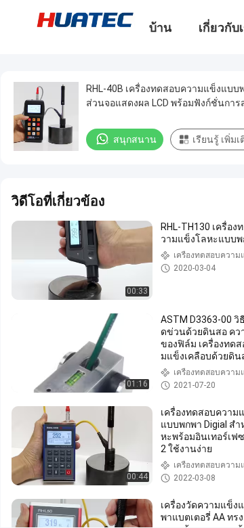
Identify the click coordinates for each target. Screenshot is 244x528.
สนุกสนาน (135, 139)
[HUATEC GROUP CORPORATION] (85, 19)
